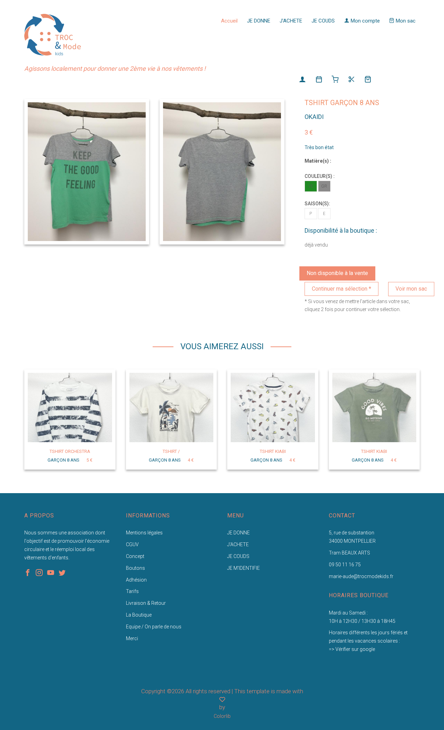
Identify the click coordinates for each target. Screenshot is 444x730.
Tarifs (132, 591)
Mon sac (405, 21)
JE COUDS (323, 21)
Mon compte (364, 21)
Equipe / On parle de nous (153, 626)
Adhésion (136, 580)
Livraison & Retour (146, 603)
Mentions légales (144, 532)
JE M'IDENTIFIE (243, 568)
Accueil (229, 21)
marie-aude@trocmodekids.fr (361, 576)
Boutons (135, 568)
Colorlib (222, 716)
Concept (135, 556)
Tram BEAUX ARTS (349, 553)
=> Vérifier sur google (352, 649)
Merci (132, 638)
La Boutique (139, 615)
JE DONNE (258, 21)
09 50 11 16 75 (345, 564)
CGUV (132, 544)
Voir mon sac (411, 288)
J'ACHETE (291, 21)
